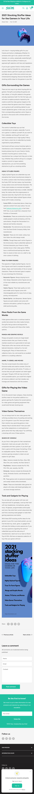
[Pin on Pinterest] (12, 624)
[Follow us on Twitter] (6, 738)
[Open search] (23, 8)
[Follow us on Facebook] (3, 738)
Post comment (11, 687)
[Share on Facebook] (8, 624)
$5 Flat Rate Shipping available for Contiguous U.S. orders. (17, 2)
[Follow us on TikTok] (13, 738)
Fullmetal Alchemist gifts (13, 208)
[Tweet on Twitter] (15, 624)
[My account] (27, 8)
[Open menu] (3, 8)
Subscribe (17, 719)
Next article (26, 635)
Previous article (8, 635)
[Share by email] (18, 624)
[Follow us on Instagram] (10, 738)
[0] (31, 8)
